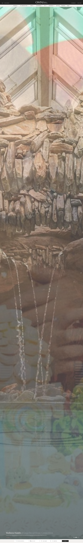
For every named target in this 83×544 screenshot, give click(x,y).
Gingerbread (38, 5)
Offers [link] (68, 5)
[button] (65, 541)
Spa (45, 5)
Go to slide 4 (77, 537)
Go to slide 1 (73, 537)
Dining (31, 5)
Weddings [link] (63, 5)
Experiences (51, 5)
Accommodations (23, 5)
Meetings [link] (58, 5)
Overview (15, 5)
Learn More (8, 537)
